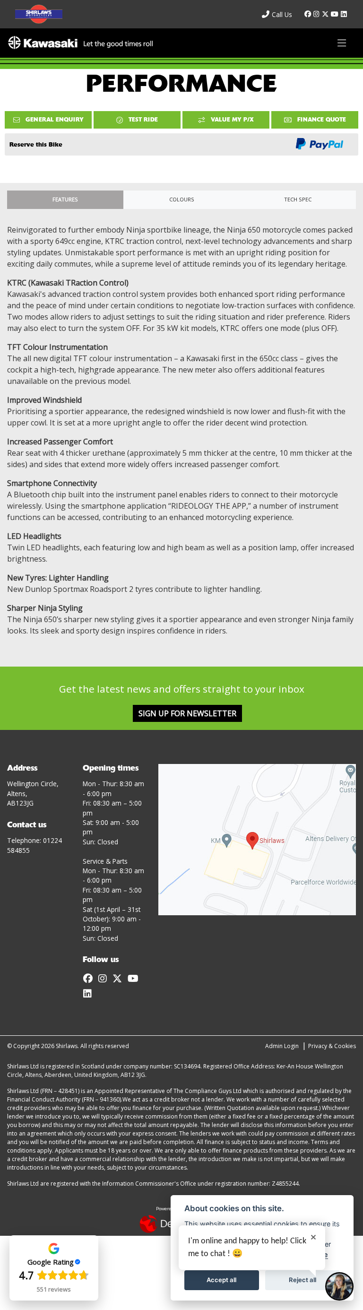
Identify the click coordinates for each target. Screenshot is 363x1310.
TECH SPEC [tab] (297, 199)
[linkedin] (343, 14)
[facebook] (307, 14)
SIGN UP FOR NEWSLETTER (187, 713)
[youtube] (334, 14)
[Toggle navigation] (342, 43)
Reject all (302, 1280)
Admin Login (282, 1046)
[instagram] (316, 14)
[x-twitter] (324, 14)
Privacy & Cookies (332, 1046)
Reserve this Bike (35, 144)
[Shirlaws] (81, 42)
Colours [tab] (181, 199)
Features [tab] (65, 199)
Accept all (221, 1280)
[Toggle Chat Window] (339, 1286)
